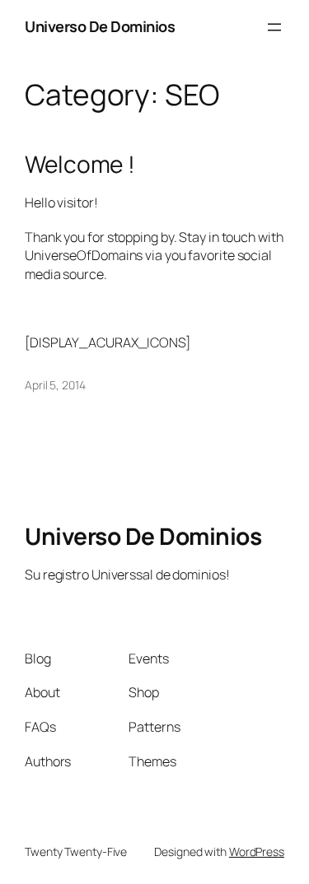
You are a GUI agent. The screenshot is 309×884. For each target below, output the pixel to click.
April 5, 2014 (55, 385)
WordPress (256, 851)
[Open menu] (274, 27)
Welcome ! (80, 164)
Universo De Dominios (100, 26)
